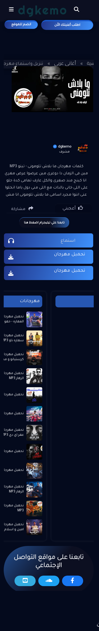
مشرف (64, 152)
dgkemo (65, 147)
